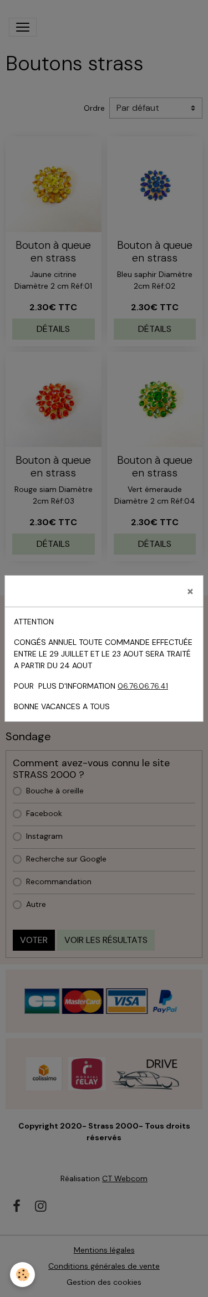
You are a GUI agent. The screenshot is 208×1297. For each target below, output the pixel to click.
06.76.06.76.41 (143, 686)
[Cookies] (22, 1274)
